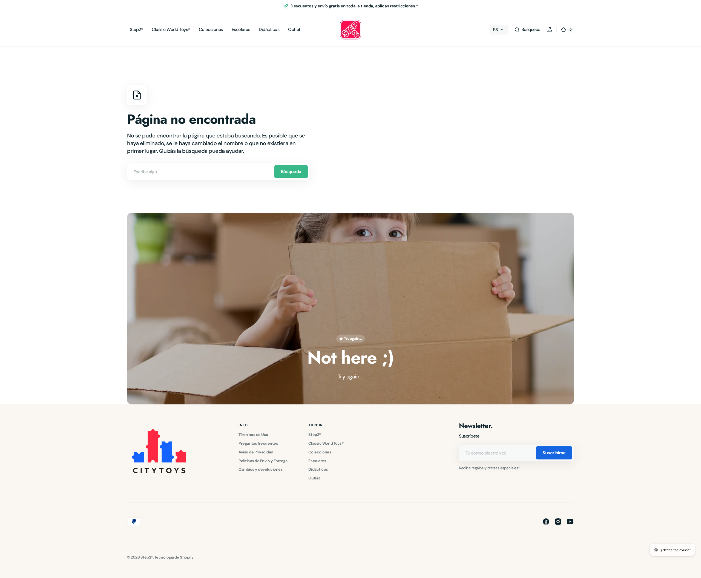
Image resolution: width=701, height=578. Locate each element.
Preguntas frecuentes (258, 443)
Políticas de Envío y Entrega (263, 460)
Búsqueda (291, 171)
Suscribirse (554, 453)
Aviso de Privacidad (256, 452)
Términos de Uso (253, 434)
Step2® (314, 434)
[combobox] (218, 171)
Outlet (314, 478)
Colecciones (319, 452)
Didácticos (318, 469)
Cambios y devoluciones (261, 469)
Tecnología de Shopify (174, 557)
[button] (527, 30)
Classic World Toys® (325, 443)
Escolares (317, 460)
